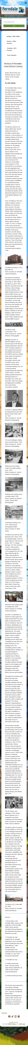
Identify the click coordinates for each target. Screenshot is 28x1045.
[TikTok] (12, 1016)
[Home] (13, 10)
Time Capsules (11, 55)
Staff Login (22, 1024)
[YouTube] (15, 1016)
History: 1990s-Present (11, 42)
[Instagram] (19, 1016)
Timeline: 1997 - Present (12, 49)
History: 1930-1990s (13, 36)
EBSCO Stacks (12, 1024)
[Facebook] (9, 1016)
